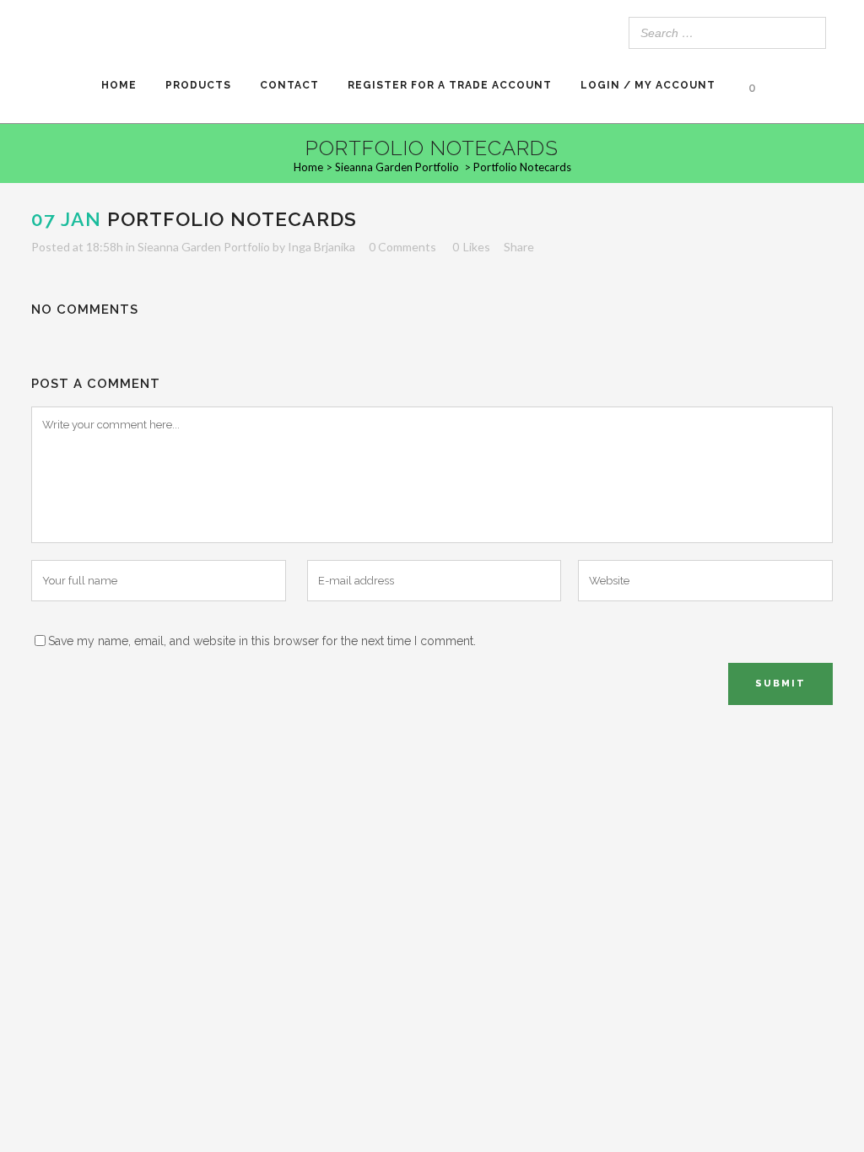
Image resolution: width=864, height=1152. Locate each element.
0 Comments (402, 247)
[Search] (808, 33)
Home (308, 167)
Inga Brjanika (321, 247)
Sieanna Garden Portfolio (397, 167)
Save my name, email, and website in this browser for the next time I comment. (262, 641)
